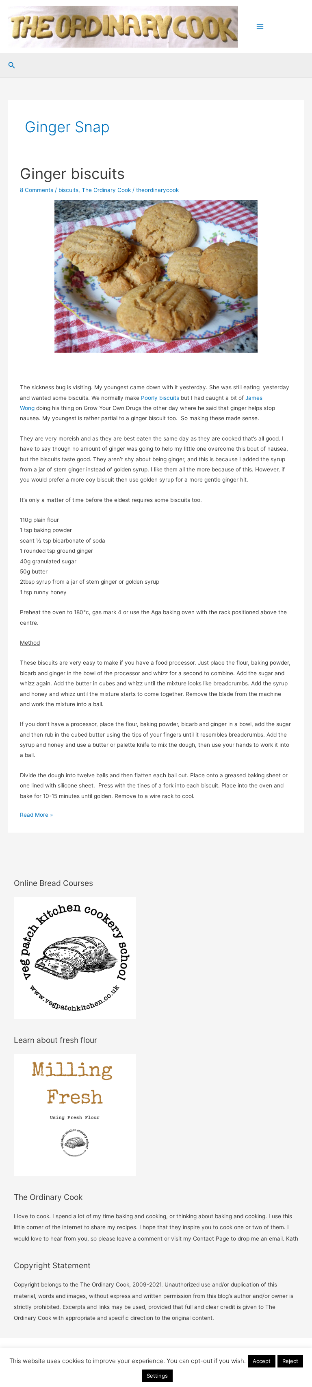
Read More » (36, 815)
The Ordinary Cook (106, 190)
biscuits (68, 190)
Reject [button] (290, 1361)
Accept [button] (262, 1361)
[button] (11, 65)
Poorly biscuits (160, 398)
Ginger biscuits (72, 174)
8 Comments (36, 190)
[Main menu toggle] (260, 26)
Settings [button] (157, 1375)
